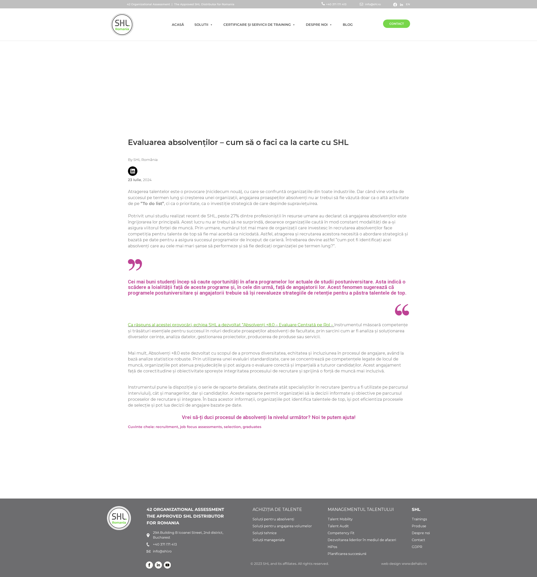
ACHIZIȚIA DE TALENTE (277, 509)
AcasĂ (178, 25)
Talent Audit (338, 526)
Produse (419, 526)
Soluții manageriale (269, 540)
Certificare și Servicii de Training (257, 25)
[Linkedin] (132, 171)
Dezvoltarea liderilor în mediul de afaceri (362, 540)
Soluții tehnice (265, 533)
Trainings (419, 519)
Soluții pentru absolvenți (273, 519)
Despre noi (317, 25)
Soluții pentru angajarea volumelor (282, 526)
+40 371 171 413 (336, 4)
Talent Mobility (340, 519)
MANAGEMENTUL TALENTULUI (361, 509)
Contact (396, 24)
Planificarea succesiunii (347, 554)
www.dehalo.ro (414, 564)
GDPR (417, 547)
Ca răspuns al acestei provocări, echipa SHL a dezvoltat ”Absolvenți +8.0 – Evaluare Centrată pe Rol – (230, 324)
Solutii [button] (201, 25)
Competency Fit (341, 533)
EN (408, 4)
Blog (348, 25)
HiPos (332, 547)
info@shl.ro (372, 4)
